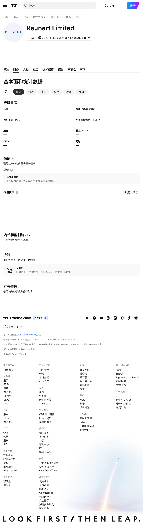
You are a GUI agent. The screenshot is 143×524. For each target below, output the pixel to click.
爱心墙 (83, 373)
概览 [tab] (6, 69)
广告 (118, 395)
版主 (82, 388)
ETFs (6, 384)
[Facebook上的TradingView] (94, 318)
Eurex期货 (45, 418)
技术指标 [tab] (48, 69)
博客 (41, 440)
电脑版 (7, 485)
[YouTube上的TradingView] (101, 318)
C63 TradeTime (48, 470)
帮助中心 (44, 444)
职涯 (41, 448)
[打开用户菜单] (121, 5)
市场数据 (44, 377)
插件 (118, 369)
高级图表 (121, 381)
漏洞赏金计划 (46, 504)
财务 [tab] (16, 69)
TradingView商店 (48, 462)
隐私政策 (44, 488)
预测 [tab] (60, 69)
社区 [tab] (35, 69)
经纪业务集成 (123, 399)
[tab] (18, 92)
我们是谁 (44, 432)
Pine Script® (10, 470)
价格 (41, 373)
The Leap (44, 403)
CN (112, 5)
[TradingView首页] (14, 5)
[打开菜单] (5, 5)
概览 (41, 391)
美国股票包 (45, 421)
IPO (5, 444)
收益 (5, 436)
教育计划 (121, 407)
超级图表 (8, 369)
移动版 (7, 481)
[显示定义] (11, 170)
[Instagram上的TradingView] (108, 318)
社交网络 (85, 369)
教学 (82, 403)
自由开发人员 (87, 425)
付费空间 (85, 429)
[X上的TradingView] (87, 318)
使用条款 (44, 481)
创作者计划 (86, 381)
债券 (5, 388)
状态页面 (44, 508)
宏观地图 (8, 466)
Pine (5, 403)
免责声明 (44, 485)
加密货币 (8, 391)
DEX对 (7, 399)
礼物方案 (44, 381)
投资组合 (8, 455)
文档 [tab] (26, 69)
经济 (5, 432)
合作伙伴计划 (123, 403)
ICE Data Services (27, 334)
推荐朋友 (85, 377)
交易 (82, 399)
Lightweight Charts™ (128, 377)
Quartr (27, 349)
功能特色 (44, 369)
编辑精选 (85, 407)
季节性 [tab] (72, 69)
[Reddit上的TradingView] (136, 318)
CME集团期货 (46, 414)
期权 (5, 462)
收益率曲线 (9, 458)
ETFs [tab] (83, 69)
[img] (85, 37)
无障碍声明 (45, 496)
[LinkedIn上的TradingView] (115, 318)
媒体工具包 (45, 451)
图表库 (120, 373)
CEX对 (7, 395)
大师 (82, 421)
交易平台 (121, 384)
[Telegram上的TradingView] (122, 318)
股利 (5, 440)
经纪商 (43, 395)
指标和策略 (86, 418)
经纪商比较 (45, 399)
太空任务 (44, 436)
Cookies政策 (46, 492)
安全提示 (44, 500)
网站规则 (85, 384)
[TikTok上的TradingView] (129, 318)
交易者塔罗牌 (46, 466)
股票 (5, 380)
